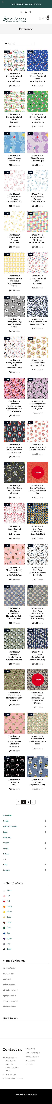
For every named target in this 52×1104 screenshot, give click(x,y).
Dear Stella (7, 979)
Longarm (6, 870)
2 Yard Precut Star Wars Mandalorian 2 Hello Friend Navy (37, 656)
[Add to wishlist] (30, 12)
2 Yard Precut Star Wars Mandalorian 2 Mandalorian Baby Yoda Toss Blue (14, 613)
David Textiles (8, 973)
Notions (6, 854)
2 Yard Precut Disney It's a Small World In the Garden (38, 118)
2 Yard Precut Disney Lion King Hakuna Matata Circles (14, 323)
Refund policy (31, 1060)
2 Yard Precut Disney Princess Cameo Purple (37, 158)
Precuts (5, 848)
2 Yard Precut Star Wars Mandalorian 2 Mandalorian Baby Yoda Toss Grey (38, 613)
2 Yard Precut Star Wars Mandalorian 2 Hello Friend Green (14, 656)
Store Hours (30, 1049)
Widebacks (6, 837)
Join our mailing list (33, 1052)
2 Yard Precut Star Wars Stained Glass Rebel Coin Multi (38, 530)
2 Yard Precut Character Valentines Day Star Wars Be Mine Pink (14, 741)
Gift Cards (29, 1064)
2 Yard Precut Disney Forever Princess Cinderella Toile (38, 198)
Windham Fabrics (9, 1006)
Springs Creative (9, 996)
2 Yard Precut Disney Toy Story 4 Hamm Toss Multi (38, 447)
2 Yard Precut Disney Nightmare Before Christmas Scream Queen (14, 448)
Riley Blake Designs (10, 990)
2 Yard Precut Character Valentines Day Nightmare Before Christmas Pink (14, 406)
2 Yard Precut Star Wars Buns (14, 782)
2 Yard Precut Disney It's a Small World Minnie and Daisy (14, 364)
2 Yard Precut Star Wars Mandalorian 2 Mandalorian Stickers (37, 697)
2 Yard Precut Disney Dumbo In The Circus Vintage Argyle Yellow (14, 280)
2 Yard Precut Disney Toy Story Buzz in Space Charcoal (14, 489)
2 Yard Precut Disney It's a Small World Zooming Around (38, 77)
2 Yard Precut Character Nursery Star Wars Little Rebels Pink (14, 571)
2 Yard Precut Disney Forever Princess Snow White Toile (14, 198)
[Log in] (22, 12)
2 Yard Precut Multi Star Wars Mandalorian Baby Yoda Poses (14, 696)
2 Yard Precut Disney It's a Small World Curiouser (14, 118)
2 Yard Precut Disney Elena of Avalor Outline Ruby (14, 530)
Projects (6, 843)
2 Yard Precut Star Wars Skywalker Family (37, 782)
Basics (5, 832)
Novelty (5, 821)
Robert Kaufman (9, 984)
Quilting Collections (10, 826)
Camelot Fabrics (9, 968)
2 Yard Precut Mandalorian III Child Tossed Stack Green (37, 740)
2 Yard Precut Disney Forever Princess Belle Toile (14, 239)
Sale (4, 859)
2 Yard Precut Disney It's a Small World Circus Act (38, 279)
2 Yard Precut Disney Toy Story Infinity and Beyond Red (37, 489)
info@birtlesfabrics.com (15, 1078)
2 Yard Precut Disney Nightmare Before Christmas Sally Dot (38, 405)
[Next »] (33, 802)
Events (5, 864)
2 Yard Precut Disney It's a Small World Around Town (14, 77)
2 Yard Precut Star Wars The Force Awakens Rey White (37, 571)
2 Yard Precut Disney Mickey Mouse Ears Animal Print (38, 321)
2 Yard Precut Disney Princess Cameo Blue (14, 158)
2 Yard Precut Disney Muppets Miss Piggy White (37, 362)
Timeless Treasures (10, 1001)
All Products (7, 816)
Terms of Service (32, 1056)
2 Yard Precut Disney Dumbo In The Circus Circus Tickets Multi (37, 239)
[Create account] (26, 12)
